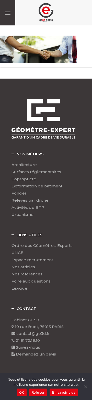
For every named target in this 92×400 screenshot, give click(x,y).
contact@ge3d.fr (32, 333)
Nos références (27, 274)
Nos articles (23, 267)
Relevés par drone (30, 200)
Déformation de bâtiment (37, 186)
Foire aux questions (31, 281)
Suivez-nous (27, 347)
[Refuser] (85, 386)
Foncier (19, 193)
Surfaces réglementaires (36, 172)
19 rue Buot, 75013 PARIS (39, 326)
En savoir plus (63, 392)
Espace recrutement (32, 260)
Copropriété (24, 179)
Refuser (38, 392)
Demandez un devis (35, 354)
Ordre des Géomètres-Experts (42, 245)
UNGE (17, 252)
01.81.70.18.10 (27, 340)
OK (21, 392)
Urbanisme (22, 214)
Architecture (24, 164)
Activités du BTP (28, 207)
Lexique (19, 288)
